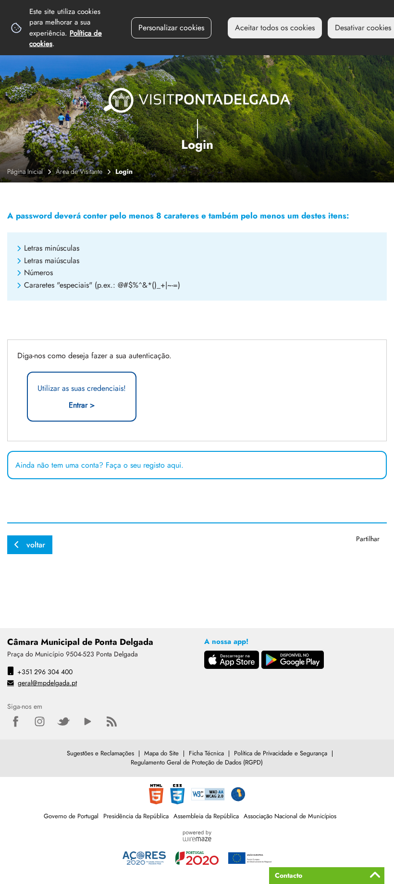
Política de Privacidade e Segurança (280, 753)
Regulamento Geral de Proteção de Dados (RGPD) (197, 762)
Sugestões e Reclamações (100, 753)
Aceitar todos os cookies (275, 27)
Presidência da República (136, 816)
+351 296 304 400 (45, 672)
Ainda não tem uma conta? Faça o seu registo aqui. (99, 465)
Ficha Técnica (206, 753)
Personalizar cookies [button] (171, 27)
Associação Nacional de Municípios (290, 816)
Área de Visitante (79, 171)
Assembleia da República (206, 816)
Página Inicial (25, 171)
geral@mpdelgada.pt (47, 683)
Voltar (35, 544)
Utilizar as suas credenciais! (81, 397)
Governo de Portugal (71, 816)
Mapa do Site (161, 753)
